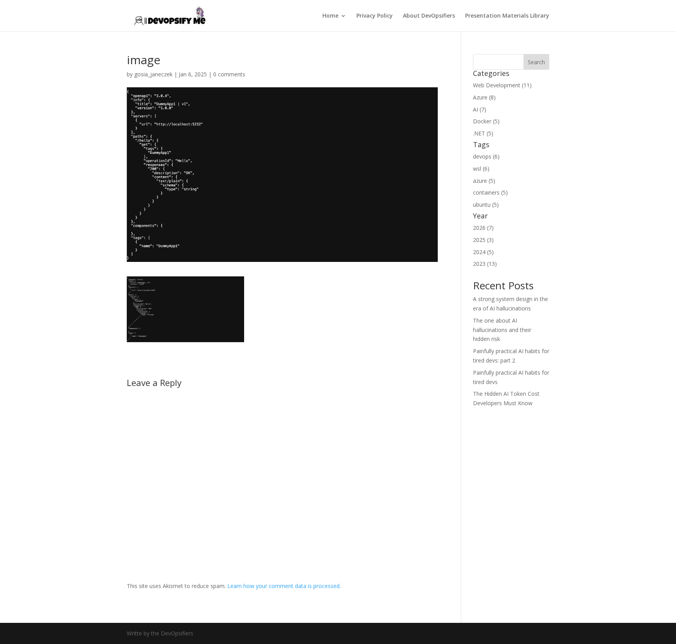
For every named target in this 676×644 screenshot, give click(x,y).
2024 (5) (483, 252)
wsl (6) (481, 168)
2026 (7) (483, 227)
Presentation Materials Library (507, 16)
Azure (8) (484, 97)
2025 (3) (483, 240)
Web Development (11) (502, 85)
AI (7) (479, 109)
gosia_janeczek (153, 74)
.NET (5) (483, 133)
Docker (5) (486, 121)
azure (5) (484, 180)
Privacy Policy (374, 16)
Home (330, 16)
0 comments (229, 74)
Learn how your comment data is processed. (284, 586)
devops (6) (486, 156)
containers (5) (490, 192)
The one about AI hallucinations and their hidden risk (502, 330)
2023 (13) (485, 263)
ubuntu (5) (486, 204)
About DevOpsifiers (429, 16)
